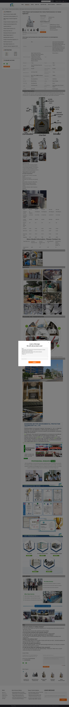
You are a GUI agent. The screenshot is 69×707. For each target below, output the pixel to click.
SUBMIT (34, 362)
